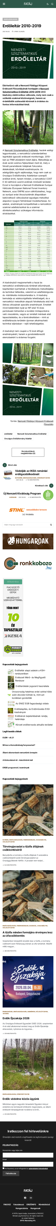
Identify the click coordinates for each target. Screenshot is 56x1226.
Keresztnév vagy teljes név (13, 1150)
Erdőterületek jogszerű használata (32, 686)
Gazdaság (13, 497)
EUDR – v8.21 (8, 737)
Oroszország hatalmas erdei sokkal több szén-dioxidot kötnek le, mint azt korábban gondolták (32, 694)
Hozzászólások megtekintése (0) (28, 452)
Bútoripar (18, 478)
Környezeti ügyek (43, 478)
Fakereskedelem (29, 840)
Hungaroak (35, 1208)
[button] (4, 4)
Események (31, 1011)
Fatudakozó (18, 1204)
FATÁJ (28, 4)
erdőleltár (8, 434)
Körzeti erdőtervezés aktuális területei (34, 724)
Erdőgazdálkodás (10, 19)
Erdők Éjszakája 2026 (16, 1018)
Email (5, 1159)
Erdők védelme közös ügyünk (21, 1098)
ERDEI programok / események (16, 767)
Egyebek (5, 840)
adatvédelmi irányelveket (38, 1168)
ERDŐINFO (31, 1204)
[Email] (31, 1197)
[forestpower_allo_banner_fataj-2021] (13, 617)
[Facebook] (25, 1197)
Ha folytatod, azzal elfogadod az (26, 1168)
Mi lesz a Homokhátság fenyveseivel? (19, 745)
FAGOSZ (7, 1204)
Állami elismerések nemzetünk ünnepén (20, 752)
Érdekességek (8, 1011)
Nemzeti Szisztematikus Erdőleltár (21, 150)
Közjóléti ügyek (9, 842)
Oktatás (6, 1013)
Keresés (51, 524)
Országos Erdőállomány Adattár (18, 438)
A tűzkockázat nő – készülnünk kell (18, 760)
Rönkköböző (44, 1204)
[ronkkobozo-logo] (28, 563)
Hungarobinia (22, 1208)
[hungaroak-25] (28, 541)
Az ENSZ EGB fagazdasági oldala (32, 703)
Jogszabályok (41, 840)
